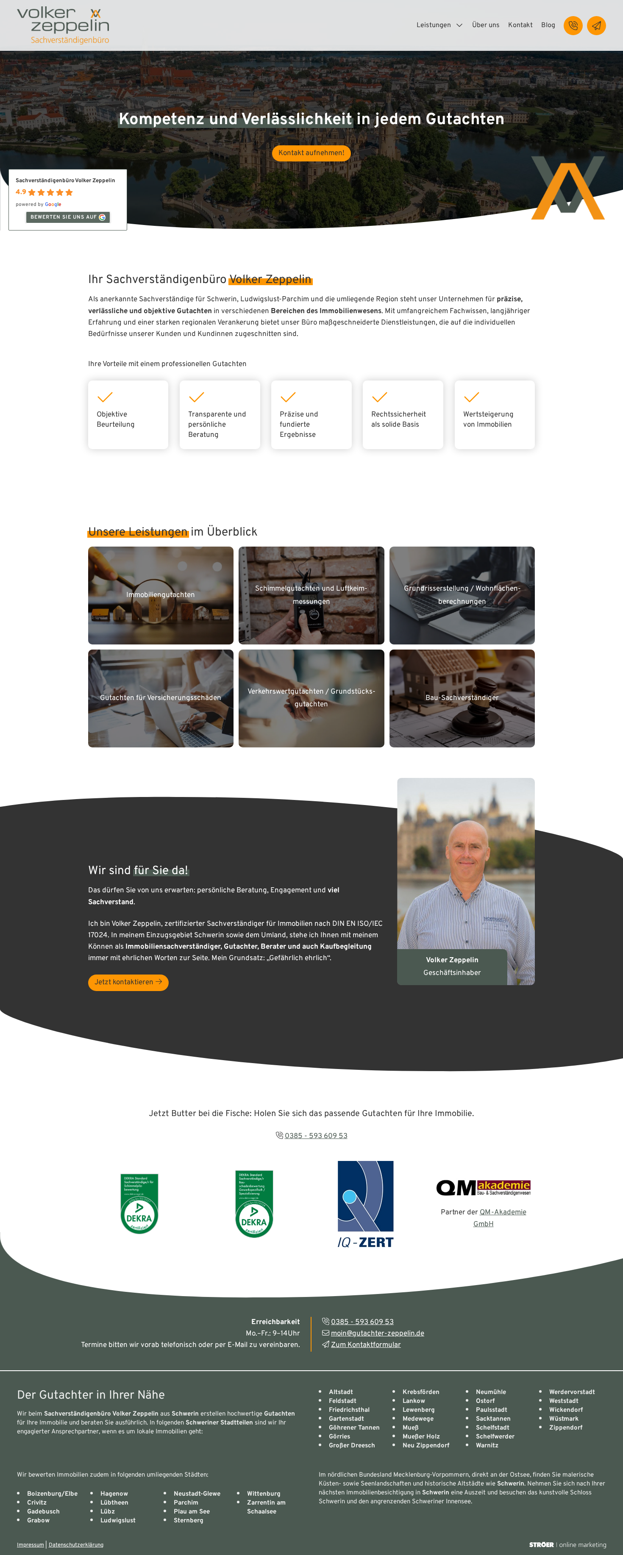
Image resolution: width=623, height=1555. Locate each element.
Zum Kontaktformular (366, 1345)
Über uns (486, 25)
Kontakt (520, 25)
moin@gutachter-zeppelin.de (377, 1333)
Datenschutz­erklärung (76, 1545)
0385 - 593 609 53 (316, 1136)
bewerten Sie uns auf (64, 217)
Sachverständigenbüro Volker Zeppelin (65, 181)
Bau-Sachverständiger (462, 698)
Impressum (30, 1545)
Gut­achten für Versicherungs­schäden (160, 698)
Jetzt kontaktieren (125, 982)
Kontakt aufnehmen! (311, 153)
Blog (548, 25)
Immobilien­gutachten (160, 595)
